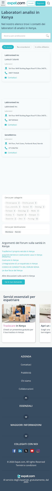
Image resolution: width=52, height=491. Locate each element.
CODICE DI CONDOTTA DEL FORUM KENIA (20, 267)
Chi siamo (26, 380)
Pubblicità (26, 372)
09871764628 (14, 73)
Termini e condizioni (26, 465)
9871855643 (13, 120)
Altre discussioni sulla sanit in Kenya (18, 276)
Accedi (30, 3)
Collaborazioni (26, 388)
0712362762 (13, 148)
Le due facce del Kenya (12, 270)
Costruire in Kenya (10, 260)
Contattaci (12, 77)
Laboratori (8, 64)
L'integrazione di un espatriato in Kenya (20, 264)
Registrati (40, 3)
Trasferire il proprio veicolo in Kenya (18, 251)
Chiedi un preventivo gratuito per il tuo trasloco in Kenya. (18, 331)
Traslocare (9, 325)
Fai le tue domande (13, 282)
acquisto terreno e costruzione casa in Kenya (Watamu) (22, 256)
